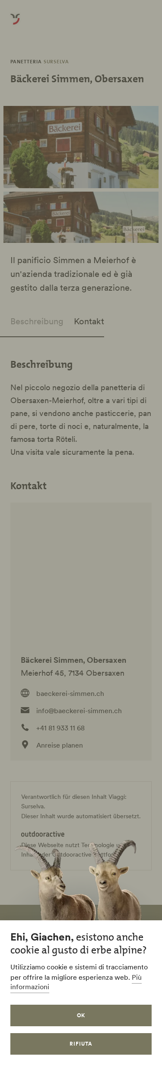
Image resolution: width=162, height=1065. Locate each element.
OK (81, 1015)
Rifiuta (81, 1043)
